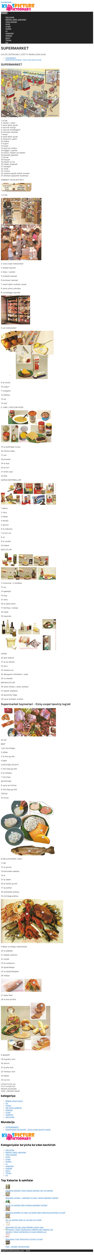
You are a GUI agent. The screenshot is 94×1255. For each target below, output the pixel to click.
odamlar (9, 1110)
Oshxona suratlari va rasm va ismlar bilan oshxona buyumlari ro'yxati (35, 1212)
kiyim (8, 24)
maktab (9, 35)
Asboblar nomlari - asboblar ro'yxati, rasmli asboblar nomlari (32, 1198)
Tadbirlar (9, 1115)
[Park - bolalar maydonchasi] (8, 1244)
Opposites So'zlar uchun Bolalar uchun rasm (25, 1227)
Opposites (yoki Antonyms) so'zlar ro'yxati (24, 1239)
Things (8, 40)
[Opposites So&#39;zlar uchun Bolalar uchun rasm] (8, 1225)
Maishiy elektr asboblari (16, 19)
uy (7, 31)
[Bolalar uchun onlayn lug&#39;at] (18, 10)
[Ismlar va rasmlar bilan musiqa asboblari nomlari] (8, 1203)
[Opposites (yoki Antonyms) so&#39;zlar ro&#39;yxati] (8, 1237)
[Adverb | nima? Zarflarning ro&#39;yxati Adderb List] (29, 1229)
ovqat (8, 26)
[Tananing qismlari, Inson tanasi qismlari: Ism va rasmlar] (8, 1188)
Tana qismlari (11, 22)
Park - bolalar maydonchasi (17, 1246)
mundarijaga (6, 2)
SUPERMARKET (11, 58)
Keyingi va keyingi (9, 1088)
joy (7, 42)
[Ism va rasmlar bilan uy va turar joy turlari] (8, 1217)
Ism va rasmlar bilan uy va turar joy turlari (24, 1220)
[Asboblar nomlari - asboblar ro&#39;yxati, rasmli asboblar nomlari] (8, 1195)
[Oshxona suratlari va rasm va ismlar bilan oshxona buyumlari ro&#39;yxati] (8, 1210)
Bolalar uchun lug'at (14, 1101)
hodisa (8, 29)
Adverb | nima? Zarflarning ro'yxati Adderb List (26, 1232)
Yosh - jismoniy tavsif (10, 1091)
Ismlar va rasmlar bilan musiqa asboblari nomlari (26, 1205)
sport (8, 38)
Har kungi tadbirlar (14, 1108)
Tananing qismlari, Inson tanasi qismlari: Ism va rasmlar (29, 1190)
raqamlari (10, 33)
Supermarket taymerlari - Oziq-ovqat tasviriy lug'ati (23, 60)
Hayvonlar (10, 17)
